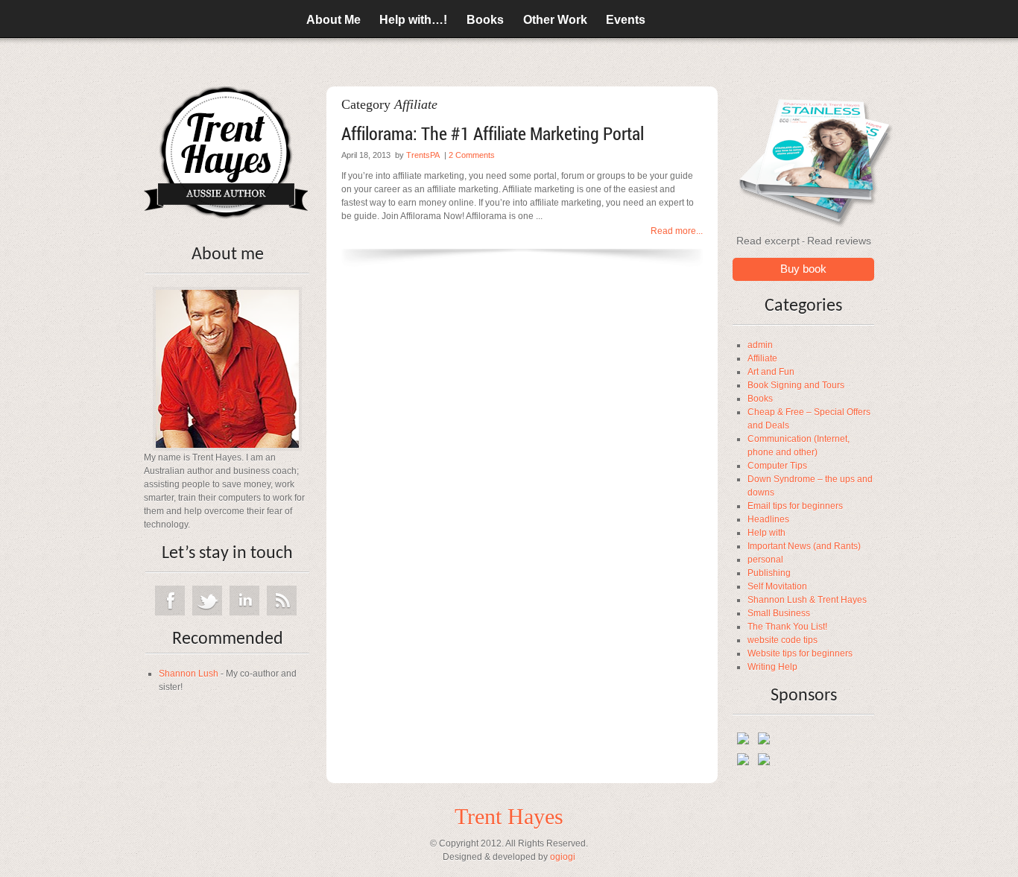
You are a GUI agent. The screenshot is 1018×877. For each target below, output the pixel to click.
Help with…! (413, 19)
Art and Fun (770, 372)
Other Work (555, 19)
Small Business (778, 613)
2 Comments (472, 155)
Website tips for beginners (800, 653)
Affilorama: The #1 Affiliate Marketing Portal (492, 133)
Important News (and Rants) (804, 546)
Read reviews (839, 241)
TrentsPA (423, 155)
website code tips (782, 640)
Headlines (768, 519)
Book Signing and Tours (795, 385)
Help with (766, 533)
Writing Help (772, 667)
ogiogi (562, 857)
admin (760, 345)
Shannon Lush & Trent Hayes (807, 600)
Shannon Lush (188, 673)
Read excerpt (768, 241)
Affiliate (762, 358)
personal (765, 559)
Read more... (677, 231)
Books (485, 19)
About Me (333, 19)
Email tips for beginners (795, 506)
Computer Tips (777, 465)
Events (625, 19)
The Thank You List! (787, 626)
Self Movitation (777, 586)
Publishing (769, 573)
